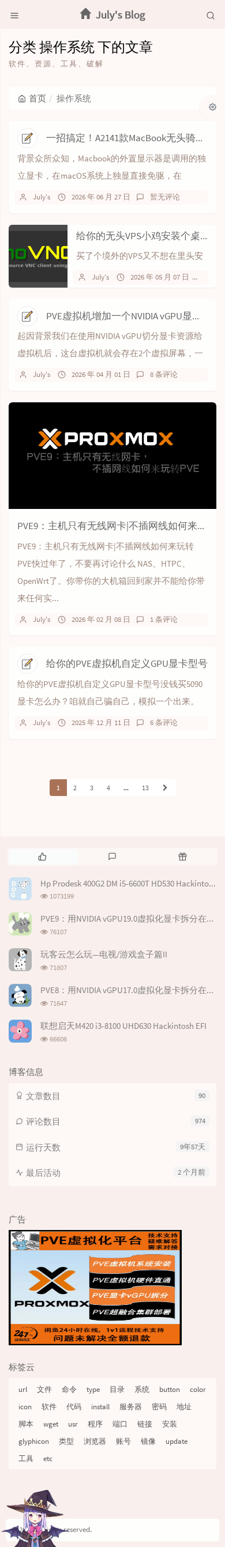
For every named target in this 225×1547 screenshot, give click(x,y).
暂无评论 (165, 197)
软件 (49, 1407)
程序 (95, 1424)
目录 (117, 1389)
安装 (169, 1424)
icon (25, 1407)
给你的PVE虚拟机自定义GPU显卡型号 (127, 663)
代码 (73, 1407)
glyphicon (33, 1441)
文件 (44, 1389)
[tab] (42, 856)
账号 (123, 1441)
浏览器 (95, 1441)
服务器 (130, 1407)
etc (47, 1458)
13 (145, 787)
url (22, 1389)
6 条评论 (164, 722)
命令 (69, 1389)
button (169, 1389)
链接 (144, 1424)
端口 (119, 1424)
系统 (141, 1389)
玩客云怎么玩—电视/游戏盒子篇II (103, 954)
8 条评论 (164, 374)
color (198, 1389)
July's (41, 197)
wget (50, 1424)
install (100, 1407)
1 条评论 (164, 619)
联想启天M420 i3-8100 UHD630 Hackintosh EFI (123, 1025)
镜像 (148, 1441)
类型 (66, 1441)
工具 (25, 1458)
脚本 (25, 1424)
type (93, 1389)
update (176, 1441)
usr (73, 1424)
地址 (184, 1407)
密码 (159, 1407)
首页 (37, 98)
